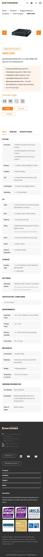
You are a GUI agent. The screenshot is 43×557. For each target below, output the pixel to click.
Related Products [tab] (26, 132)
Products (13, 11)
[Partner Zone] (31, 3)
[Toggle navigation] (40, 3)
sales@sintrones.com (11, 446)
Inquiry (7, 108)
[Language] (36, 3)
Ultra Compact (18, 14)
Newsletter (6, 493)
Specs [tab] (4, 132)
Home (4, 11)
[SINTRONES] (10, 3)
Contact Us (8, 455)
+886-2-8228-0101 (11, 443)
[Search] (27, 3)
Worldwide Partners (11, 463)
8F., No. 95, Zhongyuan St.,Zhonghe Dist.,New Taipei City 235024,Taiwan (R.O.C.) (12, 437)
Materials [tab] (13, 132)
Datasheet (21, 108)
